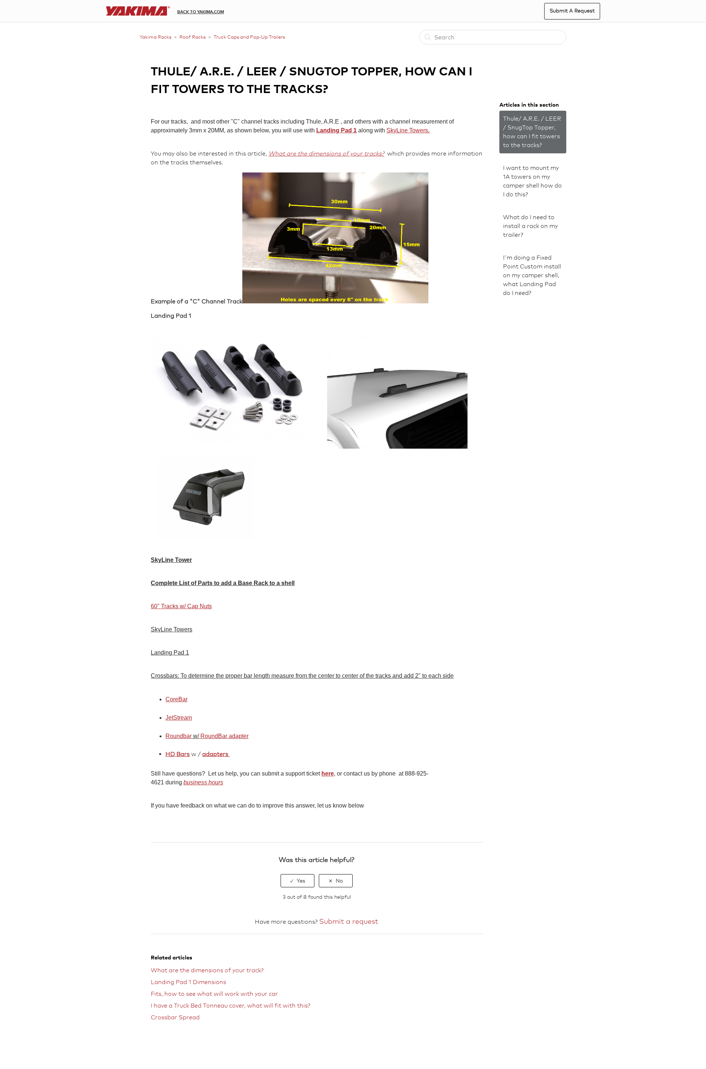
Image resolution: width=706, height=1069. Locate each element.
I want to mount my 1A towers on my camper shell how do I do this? (532, 181)
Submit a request (348, 921)
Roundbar (178, 736)
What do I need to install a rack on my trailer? (530, 226)
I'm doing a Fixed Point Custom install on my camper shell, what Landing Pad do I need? (532, 275)
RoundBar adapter (224, 736)
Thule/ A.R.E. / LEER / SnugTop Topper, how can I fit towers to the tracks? (532, 132)
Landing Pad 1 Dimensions (188, 982)
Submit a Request (572, 10)
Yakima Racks (155, 37)
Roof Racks (192, 37)
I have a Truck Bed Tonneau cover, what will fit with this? (230, 1005)
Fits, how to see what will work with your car (214, 993)
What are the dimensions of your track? (207, 970)
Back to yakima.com (200, 11)
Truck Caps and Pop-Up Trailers (249, 37)
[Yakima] (138, 11)
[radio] (297, 880)
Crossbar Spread (175, 1017)
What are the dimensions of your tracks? (326, 153)
